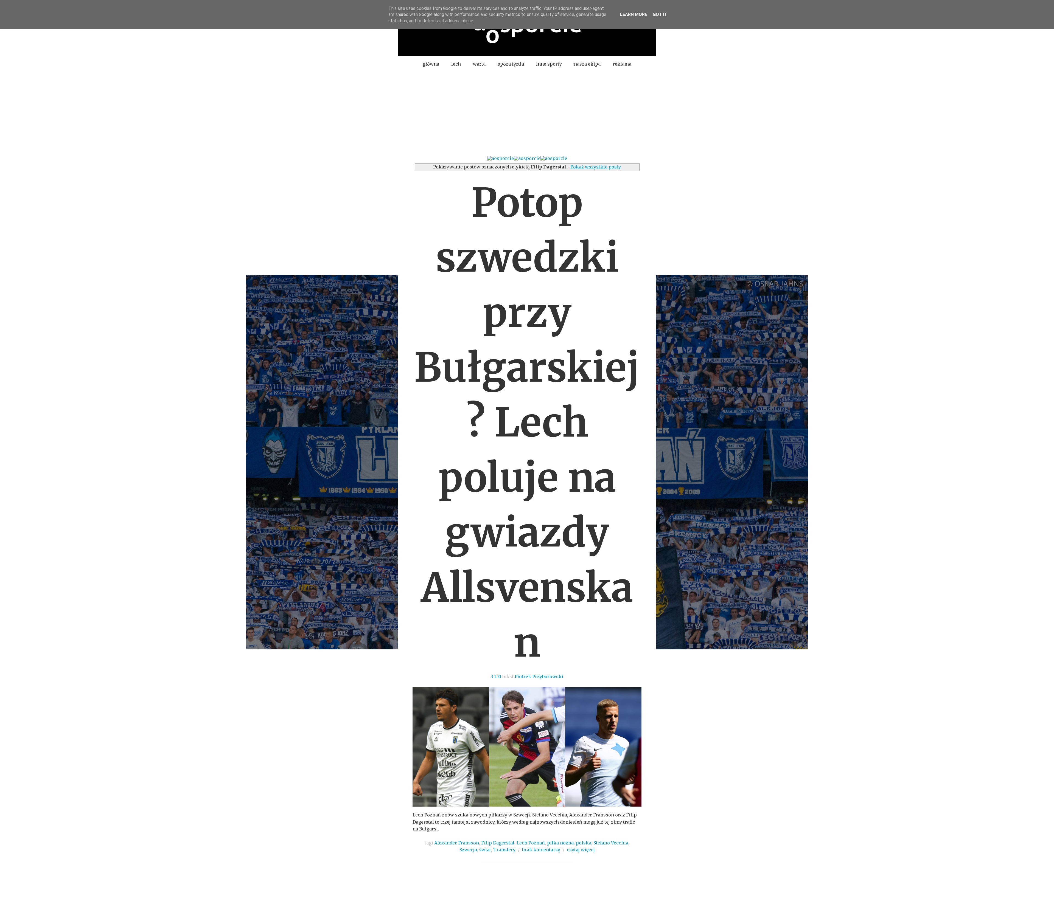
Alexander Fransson (456, 843)
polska (583, 843)
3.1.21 (496, 676)
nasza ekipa (587, 64)
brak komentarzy (541, 849)
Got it (660, 14)
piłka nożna (560, 843)
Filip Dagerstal (497, 843)
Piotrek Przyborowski (539, 676)
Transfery (504, 849)
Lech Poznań (531, 843)
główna (431, 64)
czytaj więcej (581, 849)
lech (456, 64)
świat (485, 849)
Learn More (633, 14)
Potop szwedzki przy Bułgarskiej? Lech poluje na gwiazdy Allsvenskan (527, 422)
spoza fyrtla (511, 64)
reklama (622, 64)
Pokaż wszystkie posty (595, 167)
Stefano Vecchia (610, 843)
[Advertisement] (527, 113)
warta (479, 64)
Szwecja (468, 849)
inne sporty (549, 64)
